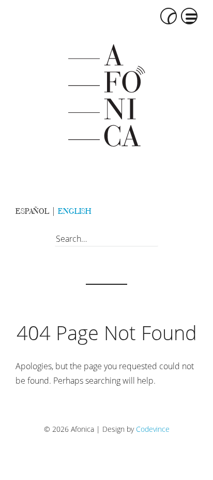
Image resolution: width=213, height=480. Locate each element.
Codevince (153, 429)
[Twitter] (162, 211)
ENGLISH (74, 211)
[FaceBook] (139, 211)
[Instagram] (185, 211)
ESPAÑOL (32, 211)
